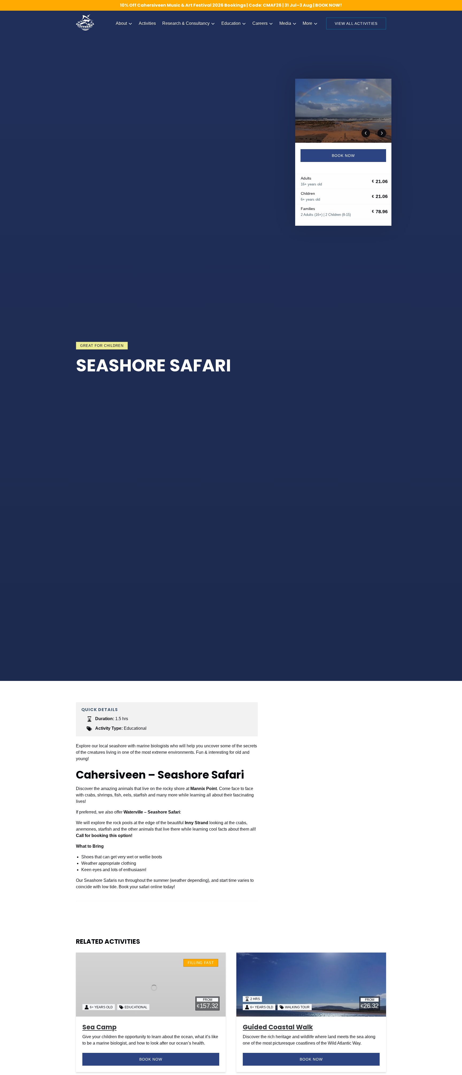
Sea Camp (99, 1027)
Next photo (382, 133)
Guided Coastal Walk (278, 1027)
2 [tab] (367, 88)
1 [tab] (320, 88)
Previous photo (365, 133)
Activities (147, 23)
